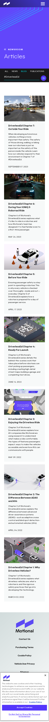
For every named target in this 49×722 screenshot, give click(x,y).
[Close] (45, 675)
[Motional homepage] (6, 3)
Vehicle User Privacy (24, 664)
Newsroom (15, 49)
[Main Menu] (43, 3)
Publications (37, 71)
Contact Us (24, 639)
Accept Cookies (24, 707)
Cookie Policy (24, 656)
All (6, 71)
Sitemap (24, 672)
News (15, 71)
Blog (24, 71)
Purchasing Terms (24, 647)
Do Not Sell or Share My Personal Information (24, 715)
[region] (24, 696)
